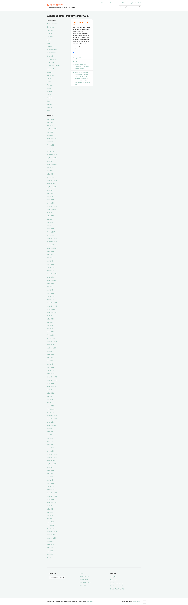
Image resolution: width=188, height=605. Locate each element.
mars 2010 (50, 483)
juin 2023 (50, 142)
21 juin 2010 (78, 58)
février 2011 (51, 448)
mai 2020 (50, 167)
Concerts (50, 36)
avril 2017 (50, 225)
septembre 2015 (52, 280)
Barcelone (77, 74)
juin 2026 (50, 122)
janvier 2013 (51, 374)
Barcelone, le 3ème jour (80, 23)
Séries (49, 94)
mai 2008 (50, 551)
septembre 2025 (52, 129)
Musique (49, 72)
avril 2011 (50, 441)
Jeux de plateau (52, 53)
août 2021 (50, 161)
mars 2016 (50, 264)
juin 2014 (50, 322)
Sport (48, 101)
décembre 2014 (52, 303)
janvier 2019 (51, 177)
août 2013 (50, 351)
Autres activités (52, 24)
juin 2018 (50, 193)
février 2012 (51, 409)
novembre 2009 (52, 496)
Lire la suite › (77, 49)
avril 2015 (50, 290)
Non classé (50, 75)
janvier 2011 (51, 451)
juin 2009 (50, 512)
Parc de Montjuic (82, 80)
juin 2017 (50, 219)
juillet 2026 (50, 119)
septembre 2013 (52, 348)
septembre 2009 (52, 502)
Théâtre (49, 104)
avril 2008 (50, 554)
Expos (49, 40)
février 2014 (51, 335)
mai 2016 (50, 258)
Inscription (113, 577)
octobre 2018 (51, 183)
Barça (86, 72)
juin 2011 (50, 435)
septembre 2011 (52, 425)
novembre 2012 (52, 380)
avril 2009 (50, 518)
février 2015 (51, 296)
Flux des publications (116, 583)
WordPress (90, 601)
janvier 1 (49, 557)
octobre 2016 (51, 245)
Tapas (79, 82)
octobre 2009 (51, 499)
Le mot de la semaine (53, 65)
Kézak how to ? (106, 3)
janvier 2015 (51, 299)
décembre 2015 (52, 274)
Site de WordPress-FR (117, 589)
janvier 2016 (51, 270)
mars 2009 (50, 522)
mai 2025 (50, 132)
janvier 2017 (51, 235)
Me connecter (116, 3)
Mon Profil (138, 3)
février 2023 (51, 145)
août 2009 (50, 506)
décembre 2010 (52, 454)
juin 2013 (50, 357)
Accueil (98, 3)
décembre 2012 (52, 377)
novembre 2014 (52, 306)
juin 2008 (50, 547)
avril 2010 (50, 480)
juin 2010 (50, 473)
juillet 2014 (50, 319)
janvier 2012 (51, 412)
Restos (49, 88)
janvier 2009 (51, 528)
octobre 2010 (51, 461)
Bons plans (50, 27)
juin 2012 (50, 396)
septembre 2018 (52, 187)
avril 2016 (50, 261)
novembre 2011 (52, 419)
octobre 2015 (51, 277)
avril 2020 (50, 171)
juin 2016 (50, 254)
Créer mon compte (127, 3)
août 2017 (50, 212)
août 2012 (50, 390)
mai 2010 (50, 477)
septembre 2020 (52, 164)
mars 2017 (50, 229)
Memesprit (50, 69)
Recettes (50, 85)
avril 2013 (50, 364)
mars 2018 (50, 200)
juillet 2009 (50, 509)
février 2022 (51, 148)
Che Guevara (84, 74)
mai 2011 (50, 438)
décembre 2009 (52, 493)
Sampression (137, 601)
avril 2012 (50, 403)
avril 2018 (50, 196)
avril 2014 (50, 328)
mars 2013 (50, 367)
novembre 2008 (52, 531)
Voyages (49, 107)
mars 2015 (50, 293)
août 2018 (50, 190)
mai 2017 (50, 222)
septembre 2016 (52, 248)
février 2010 (51, 486)
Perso (49, 78)
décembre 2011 (52, 415)
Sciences (50, 91)
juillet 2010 (50, 470)
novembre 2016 (52, 241)
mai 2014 (50, 325)
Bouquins (50, 30)
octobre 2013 (51, 345)
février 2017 (51, 232)
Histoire (49, 46)
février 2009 (51, 525)
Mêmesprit (55, 5)
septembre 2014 (52, 312)
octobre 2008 (51, 535)
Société (49, 98)
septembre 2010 (52, 464)
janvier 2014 (51, 338)
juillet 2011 (50, 432)
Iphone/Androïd (52, 49)
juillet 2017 (50, 216)
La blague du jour (52, 59)
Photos (49, 82)
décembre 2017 (52, 206)
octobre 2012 (51, 383)
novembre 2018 (52, 180)
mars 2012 (50, 406)
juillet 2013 (50, 354)
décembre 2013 (52, 341)
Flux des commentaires (117, 586)
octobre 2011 (51, 422)
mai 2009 (50, 515)
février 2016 (51, 267)
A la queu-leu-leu (79, 72)
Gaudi (85, 78)
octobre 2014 (51, 309)
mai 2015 (50, 287)
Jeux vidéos (50, 56)
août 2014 (50, 316)
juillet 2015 (50, 283)
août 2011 (50, 428)
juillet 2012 (50, 393)
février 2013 (51, 370)
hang (76, 80)
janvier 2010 (51, 490)
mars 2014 (50, 332)
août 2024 (50, 135)
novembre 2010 (52, 457)
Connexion (113, 580)
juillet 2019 (50, 174)
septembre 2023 (52, 138)
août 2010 (50, 467)
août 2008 (50, 541)
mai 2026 (50, 126)
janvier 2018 (51, 203)
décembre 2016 (52, 238)
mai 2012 (50, 399)
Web (48, 111)
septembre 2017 (52, 209)
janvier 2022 (51, 151)
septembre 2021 (52, 158)
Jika (76, 61)
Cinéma (49, 33)
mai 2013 (50, 361)
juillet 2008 (50, 544)
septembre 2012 (52, 386)
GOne (48, 43)
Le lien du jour (51, 62)
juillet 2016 (50, 251)
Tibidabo (84, 82)
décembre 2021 (52, 154)
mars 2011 (50, 444)
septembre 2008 (52, 538)
